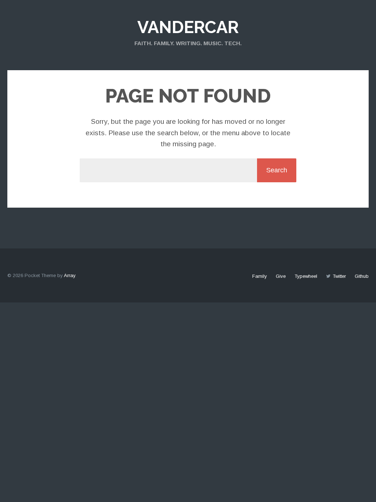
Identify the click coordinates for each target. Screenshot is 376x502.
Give (281, 276)
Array (69, 275)
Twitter (339, 276)
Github (362, 276)
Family (259, 276)
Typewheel (305, 276)
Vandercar (188, 27)
